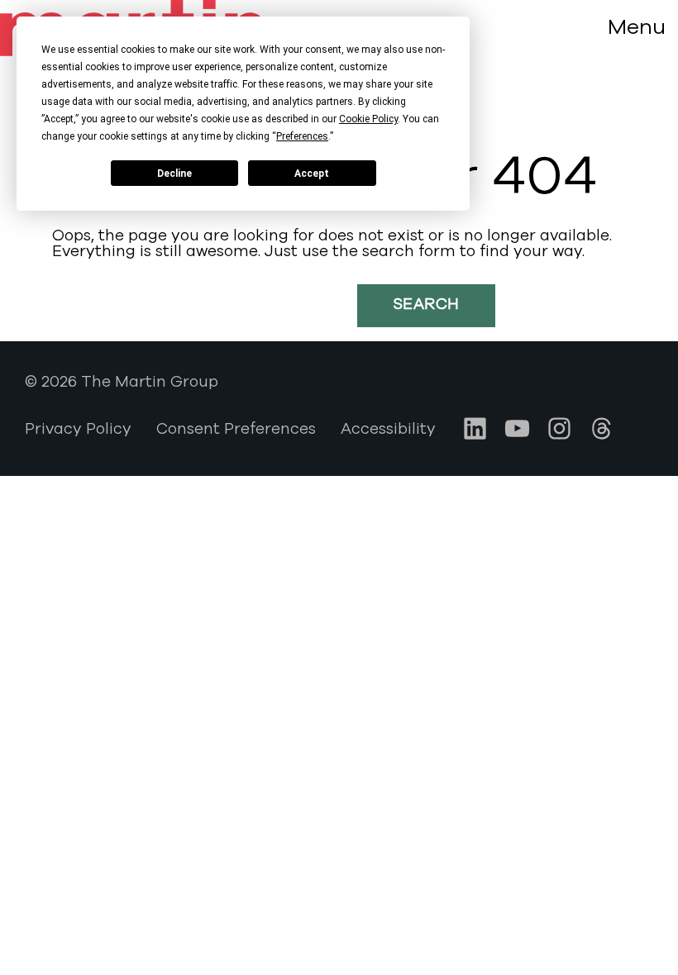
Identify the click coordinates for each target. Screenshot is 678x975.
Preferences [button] (302, 136)
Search (426, 304)
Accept (311, 173)
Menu (637, 26)
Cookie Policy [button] (368, 119)
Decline (174, 173)
